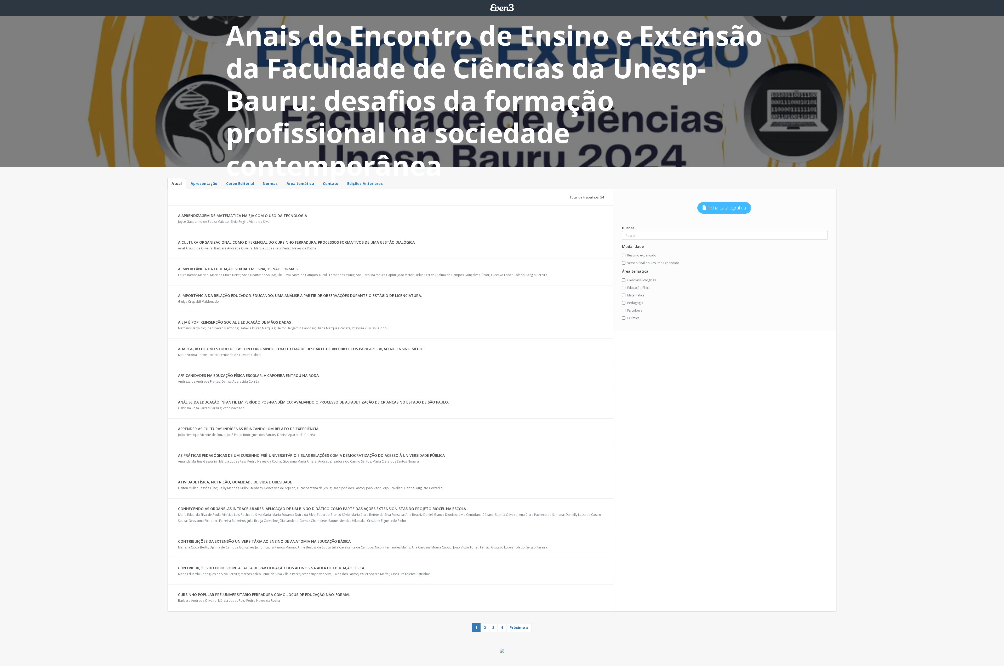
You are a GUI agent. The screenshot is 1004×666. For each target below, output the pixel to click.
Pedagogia (635, 303)
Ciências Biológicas (641, 280)
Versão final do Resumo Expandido (653, 263)
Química (633, 318)
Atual (177, 183)
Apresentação (204, 183)
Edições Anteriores (365, 183)
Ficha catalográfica (726, 208)
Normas (270, 183)
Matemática (635, 295)
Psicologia (634, 310)
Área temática (300, 183)
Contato (330, 183)
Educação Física (639, 287)
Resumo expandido (641, 255)
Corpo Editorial (240, 183)
